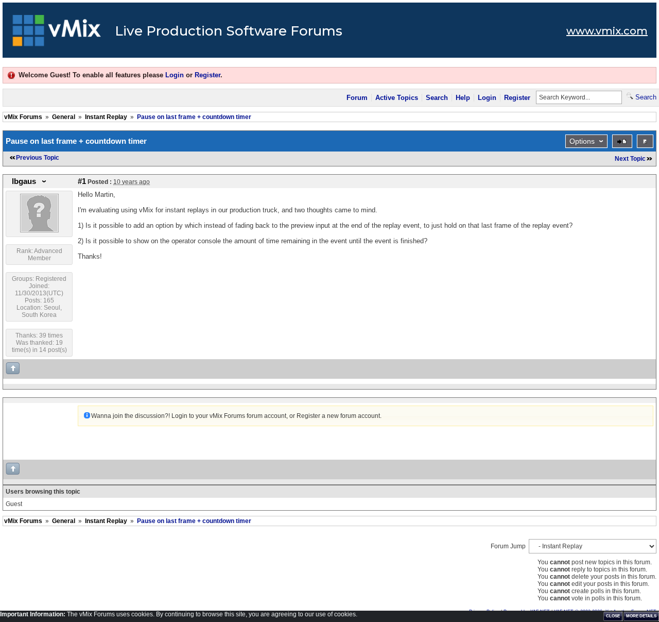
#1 (82, 181)
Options (582, 141)
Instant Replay (106, 117)
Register (207, 75)
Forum (357, 98)
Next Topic (630, 158)
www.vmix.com (607, 31)
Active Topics (396, 98)
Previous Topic (37, 157)
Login (174, 75)
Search (437, 98)
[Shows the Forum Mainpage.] (57, 33)
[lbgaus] (39, 230)
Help (463, 98)
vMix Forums (23, 117)
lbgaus (24, 181)
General (63, 117)
